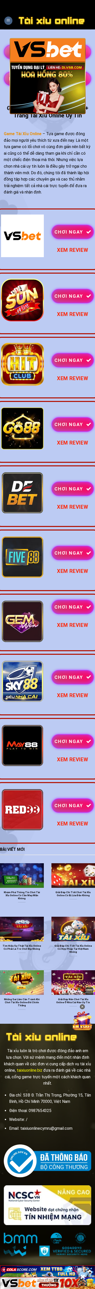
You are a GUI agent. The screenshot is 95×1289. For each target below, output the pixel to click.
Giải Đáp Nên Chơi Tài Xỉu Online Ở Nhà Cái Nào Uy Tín (73, 1001)
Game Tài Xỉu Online (23, 133)
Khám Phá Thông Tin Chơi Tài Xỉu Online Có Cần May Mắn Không (22, 895)
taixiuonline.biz (29, 1070)
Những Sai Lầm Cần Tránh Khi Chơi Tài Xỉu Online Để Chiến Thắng (22, 1002)
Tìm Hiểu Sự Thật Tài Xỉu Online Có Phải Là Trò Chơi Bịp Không (22, 947)
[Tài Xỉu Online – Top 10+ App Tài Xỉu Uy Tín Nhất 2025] (51, 20)
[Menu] (8, 20)
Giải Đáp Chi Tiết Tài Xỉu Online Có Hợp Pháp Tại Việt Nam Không (73, 948)
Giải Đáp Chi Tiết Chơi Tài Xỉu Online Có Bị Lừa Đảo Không (73, 894)
